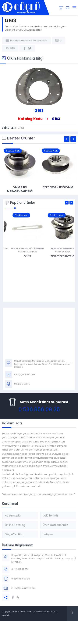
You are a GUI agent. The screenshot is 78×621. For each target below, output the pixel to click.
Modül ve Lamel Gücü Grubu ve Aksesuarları (21, 250)
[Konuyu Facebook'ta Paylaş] (24, 48)
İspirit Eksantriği (56, 256)
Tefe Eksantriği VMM (20, 187)
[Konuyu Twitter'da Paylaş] (29, 48)
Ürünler (23, 26)
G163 (21, 128)
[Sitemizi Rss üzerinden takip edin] (17, 597)
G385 (21, 256)
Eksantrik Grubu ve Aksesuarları (23, 29)
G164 (58, 187)
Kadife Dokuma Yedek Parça (47, 26)
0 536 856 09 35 (39, 409)
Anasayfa (11, 26)
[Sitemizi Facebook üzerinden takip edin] (12, 597)
